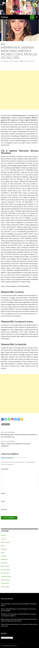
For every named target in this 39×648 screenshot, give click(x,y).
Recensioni (4, 563)
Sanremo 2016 (5, 569)
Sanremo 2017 (5, 573)
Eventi (3, 44)
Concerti (3, 539)
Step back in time (6, 576)
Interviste (4, 549)
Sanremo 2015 (5, 566)
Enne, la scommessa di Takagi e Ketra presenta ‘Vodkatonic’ (15, 444)
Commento (5, 469)
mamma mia (6, 424)
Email (3, 501)
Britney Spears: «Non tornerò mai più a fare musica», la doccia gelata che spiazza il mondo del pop (19, 620)
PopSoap (4, 17)
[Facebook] (2, 419)
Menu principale (36, 17)
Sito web (4, 509)
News (2, 552)
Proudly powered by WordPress (9, 645)
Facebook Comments (21, 457)
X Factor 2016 (5, 586)
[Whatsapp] (9, 419)
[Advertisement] (19, 90)
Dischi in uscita (5, 542)
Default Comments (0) (7, 457)
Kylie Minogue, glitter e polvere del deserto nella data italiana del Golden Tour (19, 435)
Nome (3, 493)
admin (17, 61)
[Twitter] (5, 419)
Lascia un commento (28, 61)
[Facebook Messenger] (18, 419)
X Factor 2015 (5, 583)
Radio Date (4, 559)
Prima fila (3, 556)
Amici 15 (3, 535)
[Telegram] (15, 419)
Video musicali (5, 580)
